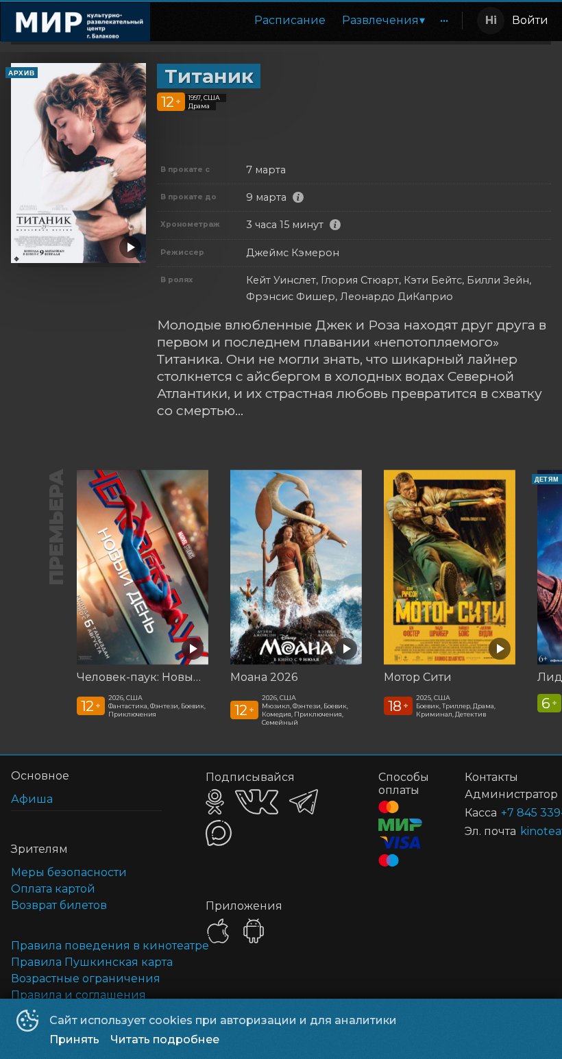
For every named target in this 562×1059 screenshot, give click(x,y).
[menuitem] (290, 20)
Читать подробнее (164, 1039)
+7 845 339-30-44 (509, 812)
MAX (219, 833)
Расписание (290, 20)
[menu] (308, 20)
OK (215, 801)
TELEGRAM (303, 801)
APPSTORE (218, 931)
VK (256, 801)
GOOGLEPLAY (253, 931)
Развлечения (380, 20)
